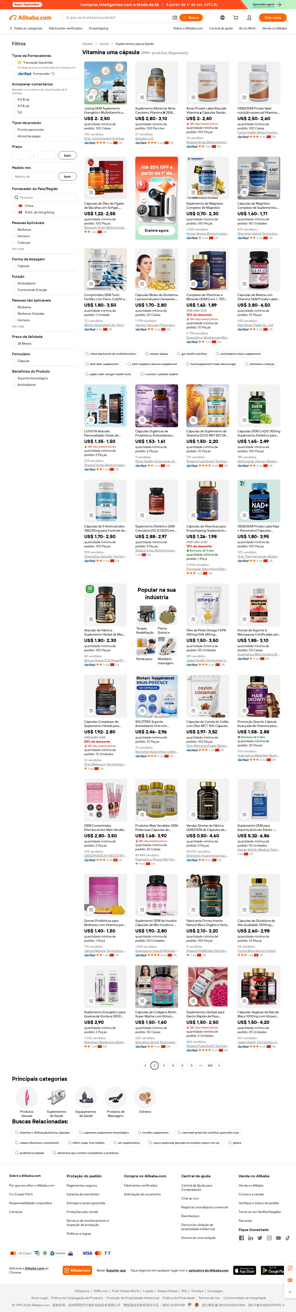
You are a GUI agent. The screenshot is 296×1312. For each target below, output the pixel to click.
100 (210, 1065)
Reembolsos (190, 1216)
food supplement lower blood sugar (213, 364)
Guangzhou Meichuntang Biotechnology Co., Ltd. (258, 654)
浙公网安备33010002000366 (223, 1305)
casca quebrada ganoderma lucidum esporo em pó (186, 1142)
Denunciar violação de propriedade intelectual (198, 1227)
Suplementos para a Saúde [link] (135, 44)
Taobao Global (167, 1291)
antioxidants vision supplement (240, 353)
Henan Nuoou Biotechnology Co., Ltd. (207, 233)
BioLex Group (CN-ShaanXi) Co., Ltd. (105, 660)
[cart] (236, 18)
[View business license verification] (190, 1305)
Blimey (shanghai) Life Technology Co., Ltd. (105, 325)
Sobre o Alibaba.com (25, 1176)
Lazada (148, 1291)
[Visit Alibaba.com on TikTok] (287, 1238)
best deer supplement (104, 364)
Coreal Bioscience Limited (256, 951)
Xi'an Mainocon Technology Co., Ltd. (105, 764)
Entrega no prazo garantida (86, 1203)
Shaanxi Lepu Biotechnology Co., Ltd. (156, 550)
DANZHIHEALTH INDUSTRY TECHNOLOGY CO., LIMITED (105, 855)
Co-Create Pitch (21, 1194)
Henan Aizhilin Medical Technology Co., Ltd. (258, 849)
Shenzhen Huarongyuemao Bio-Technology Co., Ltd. (207, 855)
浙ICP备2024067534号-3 (266, 1305)
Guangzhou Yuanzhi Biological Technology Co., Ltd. (156, 951)
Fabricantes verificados (140, 1185)
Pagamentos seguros (82, 1185)
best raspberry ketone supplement (154, 364)
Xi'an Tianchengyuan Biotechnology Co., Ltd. (258, 556)
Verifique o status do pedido (259, 1203)
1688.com (100, 1291)
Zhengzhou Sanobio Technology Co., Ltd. (105, 556)
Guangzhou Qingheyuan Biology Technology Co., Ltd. (207, 337)
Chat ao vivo (190, 1198)
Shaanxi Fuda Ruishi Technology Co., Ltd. (207, 461)
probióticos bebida (32, 1153)
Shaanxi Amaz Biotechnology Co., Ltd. (207, 142)
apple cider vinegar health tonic (110, 374)
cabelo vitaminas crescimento (39, 1142)
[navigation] (44, 555)
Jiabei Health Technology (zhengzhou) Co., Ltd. (207, 660)
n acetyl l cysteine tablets (161, 374)
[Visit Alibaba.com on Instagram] (269, 1238)
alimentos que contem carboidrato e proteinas (87, 1153)
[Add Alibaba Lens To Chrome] (77, 1270)
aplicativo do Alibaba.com (208, 1270)
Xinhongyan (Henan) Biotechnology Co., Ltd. (258, 461)
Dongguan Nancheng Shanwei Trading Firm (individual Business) (207, 569)
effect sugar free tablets (89, 1142)
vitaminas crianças (262, 364)
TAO (184, 1291)
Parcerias (245, 1220)
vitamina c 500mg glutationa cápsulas (45, 1132)
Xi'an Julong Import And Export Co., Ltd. (105, 138)
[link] (290, 1268)
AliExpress (82, 1291)
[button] (175, 17)
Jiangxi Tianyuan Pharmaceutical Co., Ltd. (156, 325)
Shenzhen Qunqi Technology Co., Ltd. (258, 233)
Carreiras (15, 1212)
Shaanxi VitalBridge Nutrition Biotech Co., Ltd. (207, 951)
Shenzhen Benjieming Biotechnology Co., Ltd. (105, 1042)
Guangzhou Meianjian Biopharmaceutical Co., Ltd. (258, 755)
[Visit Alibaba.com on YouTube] (278, 1238)
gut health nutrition (194, 353)
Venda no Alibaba (251, 1185)
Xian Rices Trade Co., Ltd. (255, 325)
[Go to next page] (219, 1065)
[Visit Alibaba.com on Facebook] (241, 1238)
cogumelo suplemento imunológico (106, 1132)
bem (67, 155)
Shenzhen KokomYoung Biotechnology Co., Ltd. (156, 752)
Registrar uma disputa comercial (204, 1207)
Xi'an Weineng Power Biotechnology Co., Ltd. (207, 746)
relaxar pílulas (159, 353)
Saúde (104, 44)
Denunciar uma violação (198, 1238)
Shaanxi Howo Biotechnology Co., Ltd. (105, 465)
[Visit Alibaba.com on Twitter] (260, 1238)
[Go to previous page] (145, 1065)
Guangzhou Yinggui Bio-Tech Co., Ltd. (156, 859)
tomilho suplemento (155, 1132)
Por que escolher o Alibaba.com (32, 1185)
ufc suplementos (129, 1142)
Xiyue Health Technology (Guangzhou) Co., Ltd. (156, 461)
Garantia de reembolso (83, 1194)
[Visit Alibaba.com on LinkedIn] (250, 1238)
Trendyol (197, 1291)
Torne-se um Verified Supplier (260, 1212)
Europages (215, 1291)
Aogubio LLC (144, 138)
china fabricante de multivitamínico (113, 353)
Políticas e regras (79, 1233)
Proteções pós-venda (82, 1212)
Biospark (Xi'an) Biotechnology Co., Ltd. (105, 227)
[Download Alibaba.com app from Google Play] (274, 1270)
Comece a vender (251, 1194)
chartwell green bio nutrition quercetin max (210, 1132)
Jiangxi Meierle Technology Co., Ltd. (105, 951)
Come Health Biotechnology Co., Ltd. (258, 132)
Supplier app (116, 1270)
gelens (237, 1142)
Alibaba (87, 44)
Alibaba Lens (34, 1268)
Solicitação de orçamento (142, 1194)
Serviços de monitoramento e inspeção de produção (88, 1223)
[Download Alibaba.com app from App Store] (244, 1270)
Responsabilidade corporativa (30, 1203)
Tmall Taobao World (125, 1291)
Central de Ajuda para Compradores (196, 1187)
